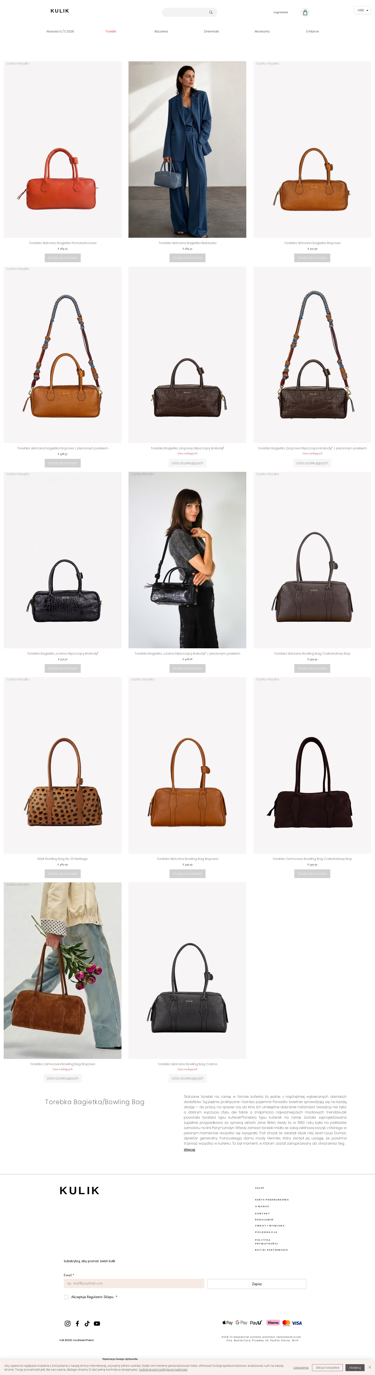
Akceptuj (355, 1367)
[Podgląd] (187, 355)
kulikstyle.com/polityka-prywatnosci (163, 1369)
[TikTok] (87, 1323)
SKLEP (259, 1188)
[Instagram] (67, 1323)
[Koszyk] (305, 12)
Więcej (189, 1149)
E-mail (69, 1275)
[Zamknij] (369, 1368)
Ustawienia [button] (301, 1367)
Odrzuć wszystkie (327, 1367)
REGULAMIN (264, 1219)
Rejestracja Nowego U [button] (114, 1359)
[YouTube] (97, 1323)
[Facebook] (77, 1323)
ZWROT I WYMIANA (270, 1225)
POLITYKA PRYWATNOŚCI (266, 1241)
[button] (60, 31)
